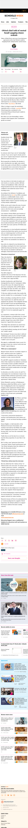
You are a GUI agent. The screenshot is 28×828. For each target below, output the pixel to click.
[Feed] (2, 795)
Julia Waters (12, 103)
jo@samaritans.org (17, 514)
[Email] (14, 795)
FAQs (2, 818)
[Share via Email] (16, 540)
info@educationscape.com (7, 809)
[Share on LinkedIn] (12, 540)
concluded (19, 108)
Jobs (7, 22)
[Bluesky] (8, 795)
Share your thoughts (14, 558)
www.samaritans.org (7, 517)
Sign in (24, 10)
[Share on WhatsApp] (2, 540)
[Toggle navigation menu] (2, 11)
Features (20, 22)
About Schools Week (5, 823)
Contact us (3, 815)
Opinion (13, 22)
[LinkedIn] (11, 795)
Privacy (2, 817)
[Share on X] (9, 540)
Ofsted (3, 550)
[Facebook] (5, 795)
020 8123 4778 (6, 807)
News (2, 22)
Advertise (3, 824)
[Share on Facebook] (5, 540)
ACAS (13, 195)
